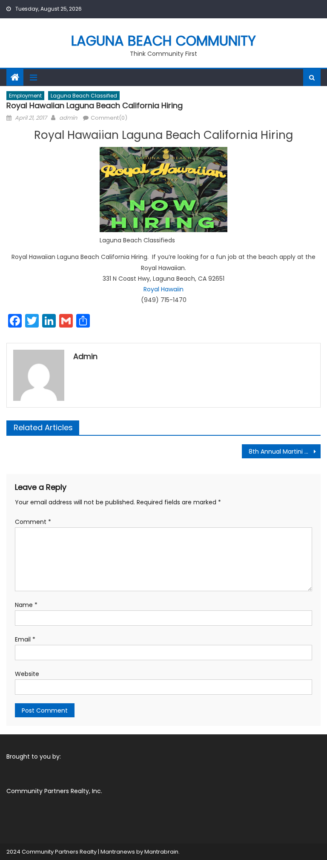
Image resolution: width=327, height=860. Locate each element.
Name (26, 605)
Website (27, 674)
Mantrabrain (161, 852)
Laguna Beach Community (163, 40)
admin (68, 118)
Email (25, 639)
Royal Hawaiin (163, 289)
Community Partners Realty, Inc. (54, 791)
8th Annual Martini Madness (284, 451)
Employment (25, 95)
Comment (33, 522)
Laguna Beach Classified (84, 95)
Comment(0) (109, 118)
